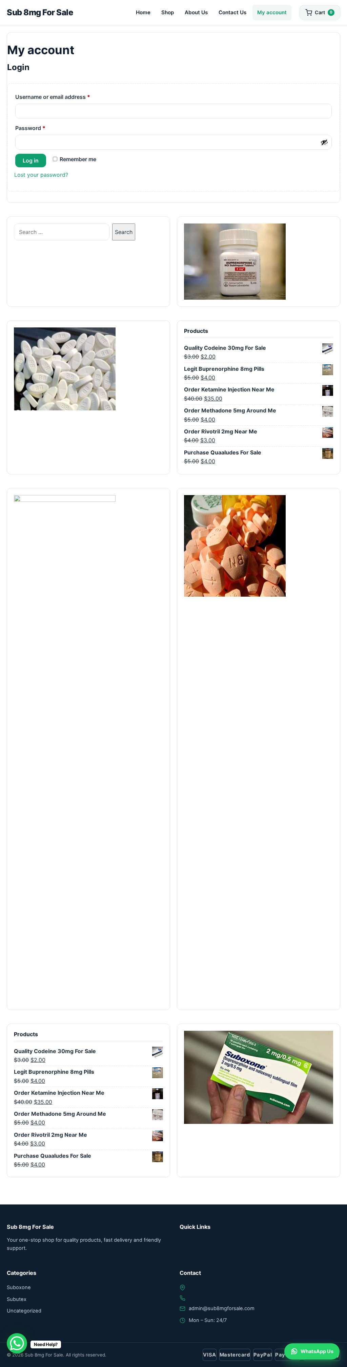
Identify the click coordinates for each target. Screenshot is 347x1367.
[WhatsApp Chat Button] (17, 1343)
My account (272, 12)
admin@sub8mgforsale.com (221, 1308)
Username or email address (64, 96)
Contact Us (232, 12)
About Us (196, 12)
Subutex (16, 1299)
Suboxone (19, 1287)
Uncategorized (24, 1311)
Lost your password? (41, 174)
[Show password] (324, 142)
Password (41, 127)
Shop (167, 12)
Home (143, 12)
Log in (31, 160)
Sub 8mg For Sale (40, 12)
